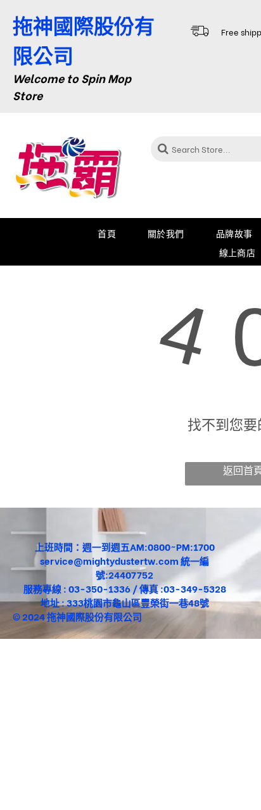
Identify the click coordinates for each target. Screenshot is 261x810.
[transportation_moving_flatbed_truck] (199, 38)
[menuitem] (107, 232)
